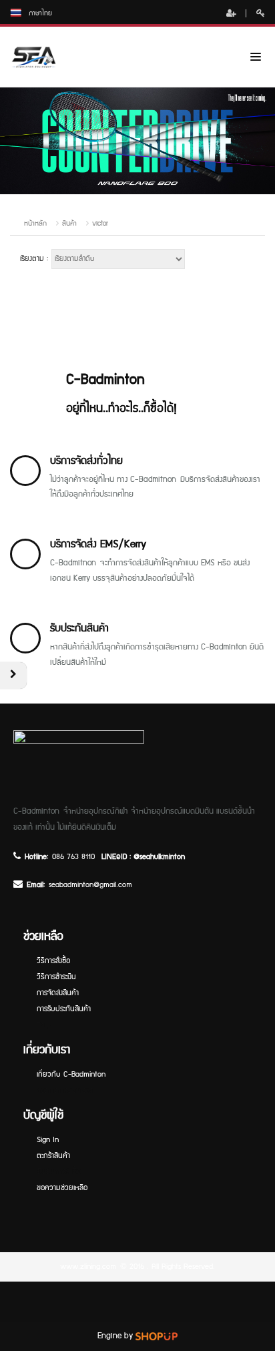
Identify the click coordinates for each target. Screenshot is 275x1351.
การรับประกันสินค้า (64, 1009)
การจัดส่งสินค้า (58, 993)
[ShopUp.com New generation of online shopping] (156, 1336)
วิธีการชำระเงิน (56, 977)
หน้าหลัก (35, 224)
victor (100, 224)
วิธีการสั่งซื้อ (53, 961)
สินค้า (69, 224)
